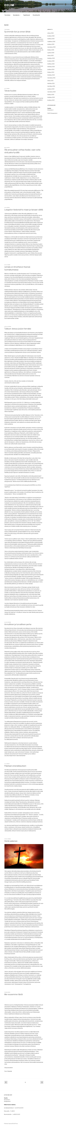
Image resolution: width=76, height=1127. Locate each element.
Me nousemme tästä (13, 994)
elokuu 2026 (50, 33)
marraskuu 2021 (51, 77)
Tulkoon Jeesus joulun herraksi (17, 329)
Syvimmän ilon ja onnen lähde (17, 31)
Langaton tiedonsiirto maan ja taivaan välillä (23, 210)
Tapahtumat (26, 15)
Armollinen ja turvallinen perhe (17, 624)
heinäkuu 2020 (51, 97)
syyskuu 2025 (50, 52)
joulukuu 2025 (50, 44)
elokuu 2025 (50, 55)
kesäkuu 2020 (51, 100)
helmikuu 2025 (51, 66)
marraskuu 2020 (51, 91)
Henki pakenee (10, 841)
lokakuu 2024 (50, 72)
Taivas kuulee (10, 90)
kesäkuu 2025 (50, 61)
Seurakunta (16, 15)
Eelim (9, 5)
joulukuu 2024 (50, 69)
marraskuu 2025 (51, 47)
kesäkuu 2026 (50, 36)
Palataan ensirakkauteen (15, 766)
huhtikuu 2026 (50, 38)
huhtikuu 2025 (50, 63)
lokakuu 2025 (50, 50)
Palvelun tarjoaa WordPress (11, 1123)
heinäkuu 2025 (51, 58)
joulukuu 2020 (50, 89)
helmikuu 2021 (50, 83)
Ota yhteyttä (36, 15)
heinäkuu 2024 (51, 75)
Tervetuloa (7, 15)
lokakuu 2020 (50, 94)
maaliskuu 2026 (51, 41)
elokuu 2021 (50, 80)
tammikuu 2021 (51, 86)
